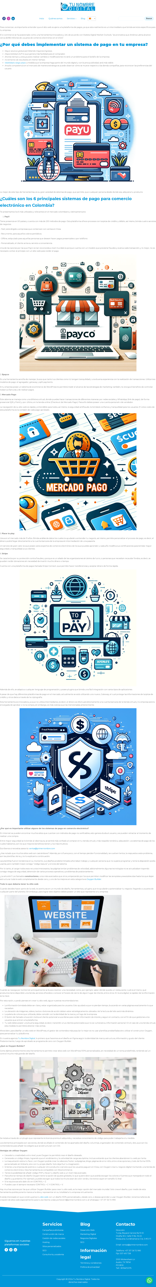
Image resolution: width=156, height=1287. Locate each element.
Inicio (41, 18)
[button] (149, 1280)
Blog (83, 18)
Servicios (71, 18)
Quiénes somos (55, 18)
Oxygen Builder (94, 879)
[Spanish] (90, 18)
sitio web (44, 1197)
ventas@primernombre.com (42, 848)
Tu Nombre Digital (26, 1038)
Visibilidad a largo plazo (15, 63)
